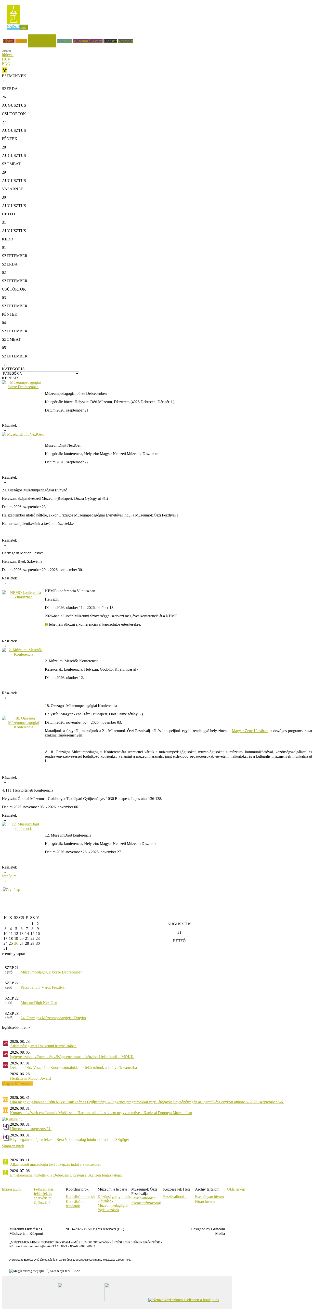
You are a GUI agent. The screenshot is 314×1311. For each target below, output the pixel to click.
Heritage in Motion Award (30, 1078)
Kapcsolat (125, 41)
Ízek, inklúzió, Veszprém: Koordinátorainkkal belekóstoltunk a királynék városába (73, 1067)
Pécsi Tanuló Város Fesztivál (43, 987)
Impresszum (11, 1189)
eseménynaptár (13, 954)
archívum (9, 878)
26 (16, 943)
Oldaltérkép (236, 1189)
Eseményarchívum (209, 1196)
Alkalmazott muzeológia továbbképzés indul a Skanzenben (55, 1164)
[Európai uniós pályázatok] (11, 889)
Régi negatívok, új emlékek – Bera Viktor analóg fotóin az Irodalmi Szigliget (69, 1139)
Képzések (64, 41)
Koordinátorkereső (80, 1196)
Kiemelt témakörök (146, 1203)
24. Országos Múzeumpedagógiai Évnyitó (53, 1018)
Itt (46, 624)
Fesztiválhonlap (175, 1196)
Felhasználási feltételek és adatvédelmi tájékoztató (44, 1196)
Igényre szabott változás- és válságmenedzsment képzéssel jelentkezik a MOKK (72, 1057)
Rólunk (21, 41)
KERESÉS (10, 378)
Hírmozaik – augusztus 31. (31, 1129)
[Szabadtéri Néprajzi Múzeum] (17, 31)
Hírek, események (42, 36)
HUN (6, 59)
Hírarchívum (205, 1201)
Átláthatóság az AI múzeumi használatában (43, 1046)
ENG (6, 63)
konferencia (73, 454)
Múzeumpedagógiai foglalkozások (113, 1207)
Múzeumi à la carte (88, 41)
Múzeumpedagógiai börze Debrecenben (51, 972)
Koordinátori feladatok (76, 1203)
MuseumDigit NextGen (39, 1003)
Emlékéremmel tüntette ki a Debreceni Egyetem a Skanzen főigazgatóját (66, 1175)
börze (68, 402)
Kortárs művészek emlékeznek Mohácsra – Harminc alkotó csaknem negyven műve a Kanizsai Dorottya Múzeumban (101, 1113)
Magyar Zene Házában (250, 731)
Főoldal (8, 41)
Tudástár (110, 41)
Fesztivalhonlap (143, 1198)
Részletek (9, 427)
